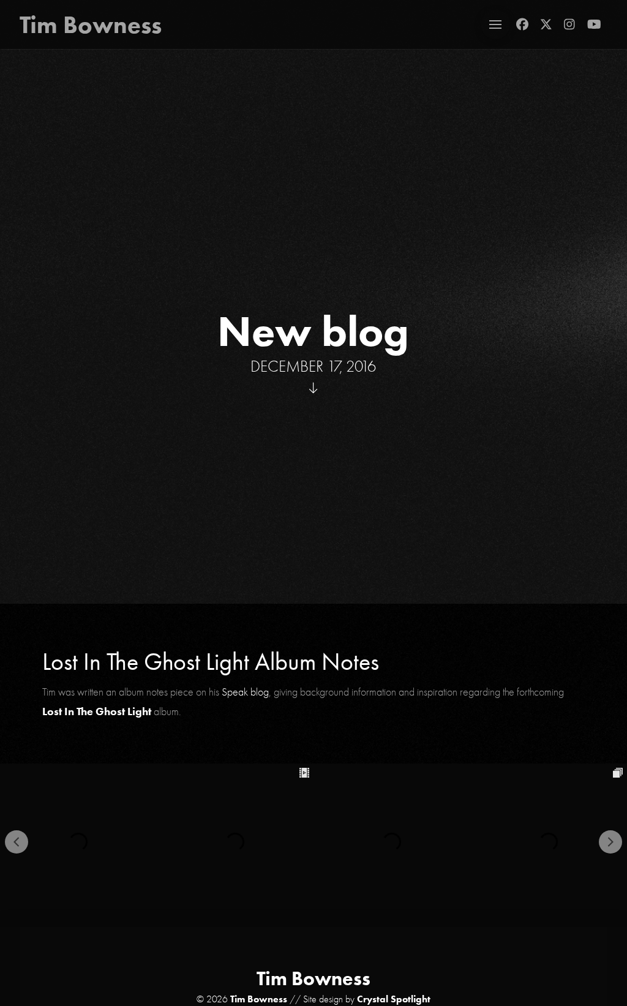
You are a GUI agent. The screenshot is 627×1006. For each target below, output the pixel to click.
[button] (495, 24)
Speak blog (245, 692)
